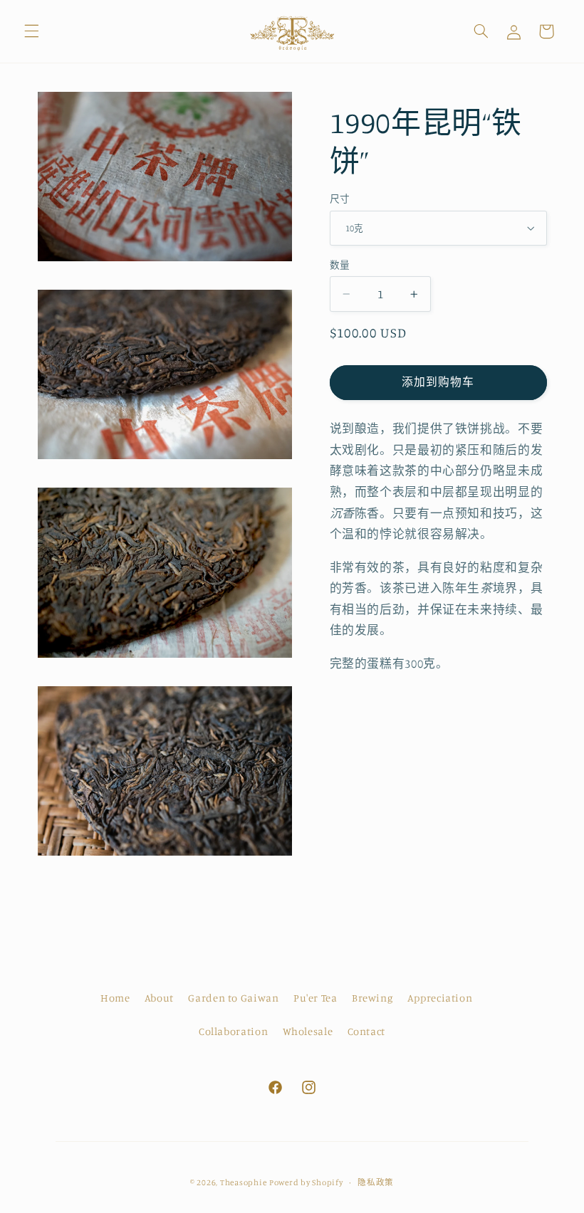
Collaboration (233, 1031)
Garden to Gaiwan (233, 998)
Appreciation (440, 998)
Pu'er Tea (315, 998)
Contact (366, 1031)
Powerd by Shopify (306, 1182)
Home (115, 998)
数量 (340, 265)
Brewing (372, 998)
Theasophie (243, 1182)
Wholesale (308, 1031)
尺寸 (340, 198)
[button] (31, 31)
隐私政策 (376, 1182)
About (159, 998)
